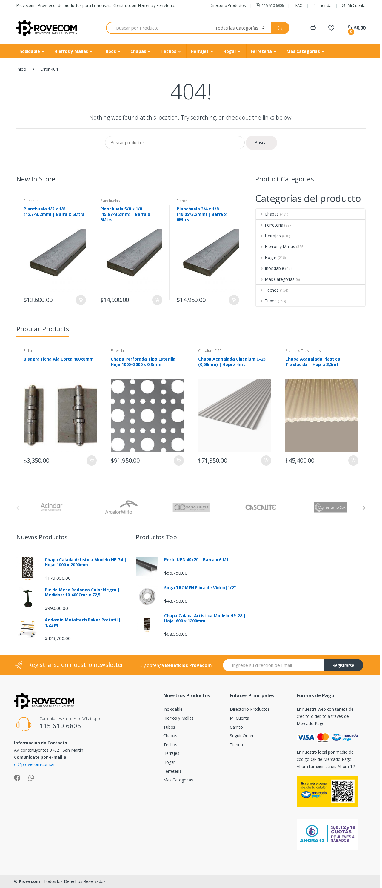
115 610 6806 (273, 5)
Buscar (261, 142)
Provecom (29, 881)
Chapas (138, 51)
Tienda (325, 5)
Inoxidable (29, 51)
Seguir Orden (242, 735)
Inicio (21, 69)
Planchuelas (33, 200)
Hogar (229, 51)
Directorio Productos (228, 5)
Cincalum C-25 (210, 350)
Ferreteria (261, 51)
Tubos (109, 51)
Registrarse (343, 665)
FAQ (299, 5)
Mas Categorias (303, 51)
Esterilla (117, 350)
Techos (168, 51)
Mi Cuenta (357, 5)
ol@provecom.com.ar (34, 764)
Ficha (28, 350)
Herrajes (200, 51)
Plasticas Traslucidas (303, 350)
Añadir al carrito (80, 300)
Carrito (236, 727)
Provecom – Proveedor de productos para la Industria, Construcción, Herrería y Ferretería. (95, 5)
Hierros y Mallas (71, 51)
